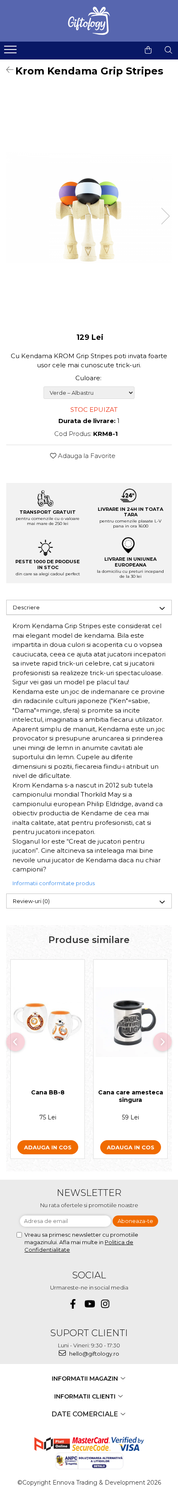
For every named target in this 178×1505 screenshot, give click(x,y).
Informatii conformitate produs (53, 883)
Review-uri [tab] (31, 901)
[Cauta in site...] (168, 50)
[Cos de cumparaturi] (148, 50)
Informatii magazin (86, 1378)
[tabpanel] (89, 207)
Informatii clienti (85, 1396)
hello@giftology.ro (93, 1353)
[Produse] (11, 52)
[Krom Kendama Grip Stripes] (89, 207)
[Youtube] (89, 1304)
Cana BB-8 (48, 1092)
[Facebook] (73, 1304)
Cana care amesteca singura (130, 1096)
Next (165, 216)
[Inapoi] (6, 70)
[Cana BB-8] (47, 1022)
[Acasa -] (89, 20)
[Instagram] (105, 1304)
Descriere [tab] (26, 607)
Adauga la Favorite (85, 456)
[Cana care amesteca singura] (130, 1022)
